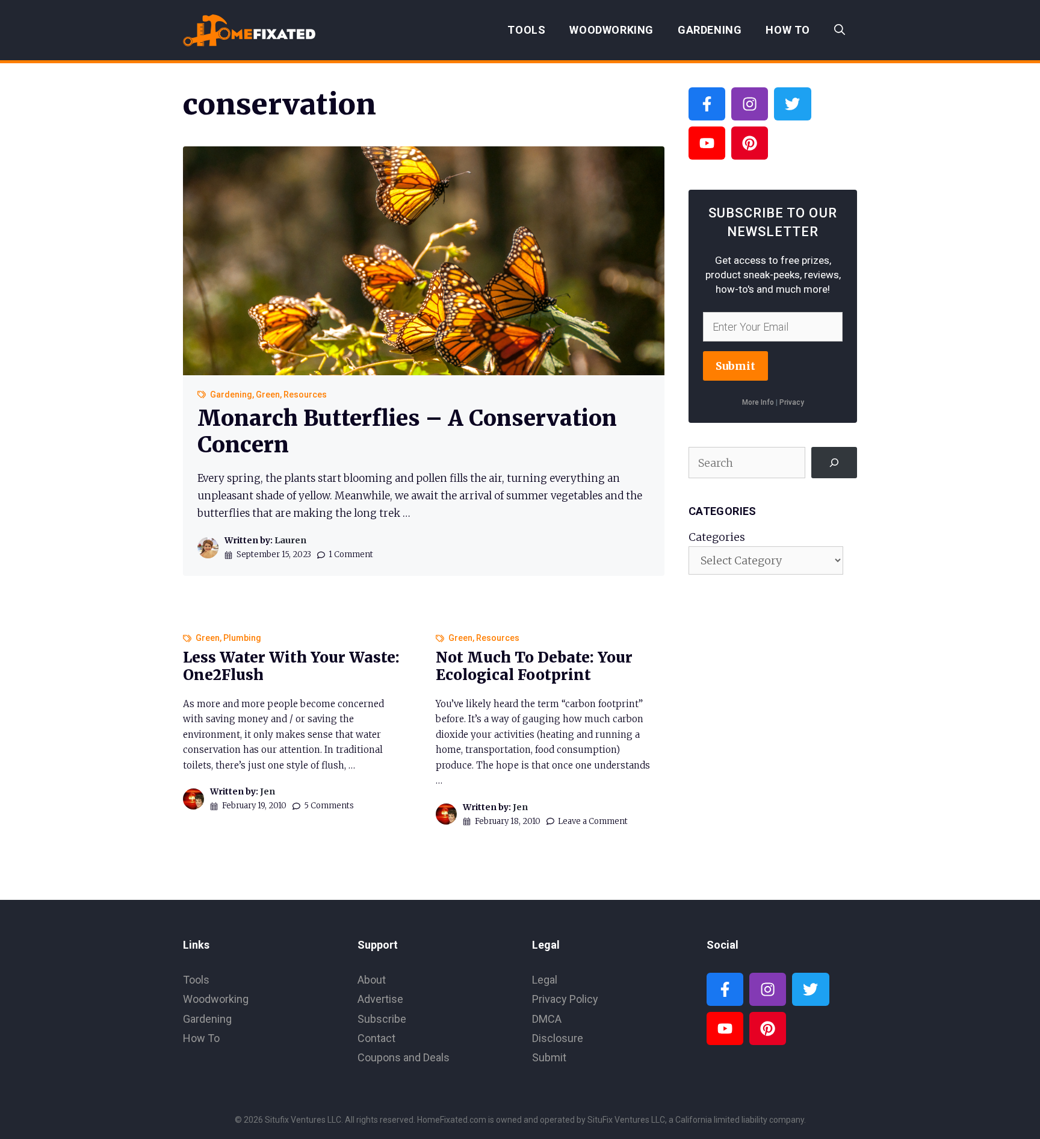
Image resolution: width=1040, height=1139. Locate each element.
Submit (735, 366)
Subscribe (382, 1019)
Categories (717, 537)
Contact (376, 1038)
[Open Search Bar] (839, 30)
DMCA (547, 1019)
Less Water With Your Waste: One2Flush (291, 666)
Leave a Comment (593, 821)
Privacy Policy (565, 999)
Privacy (791, 402)
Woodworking (611, 29)
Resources (305, 394)
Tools (526, 29)
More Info (758, 402)
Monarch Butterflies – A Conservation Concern (407, 431)
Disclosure (557, 1038)
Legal (544, 979)
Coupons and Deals (404, 1057)
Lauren (290, 540)
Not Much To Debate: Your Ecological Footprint (534, 666)
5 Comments (329, 805)
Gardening (709, 29)
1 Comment (351, 554)
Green (268, 394)
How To (788, 29)
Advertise (380, 999)
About (372, 979)
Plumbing (242, 638)
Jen (267, 791)
